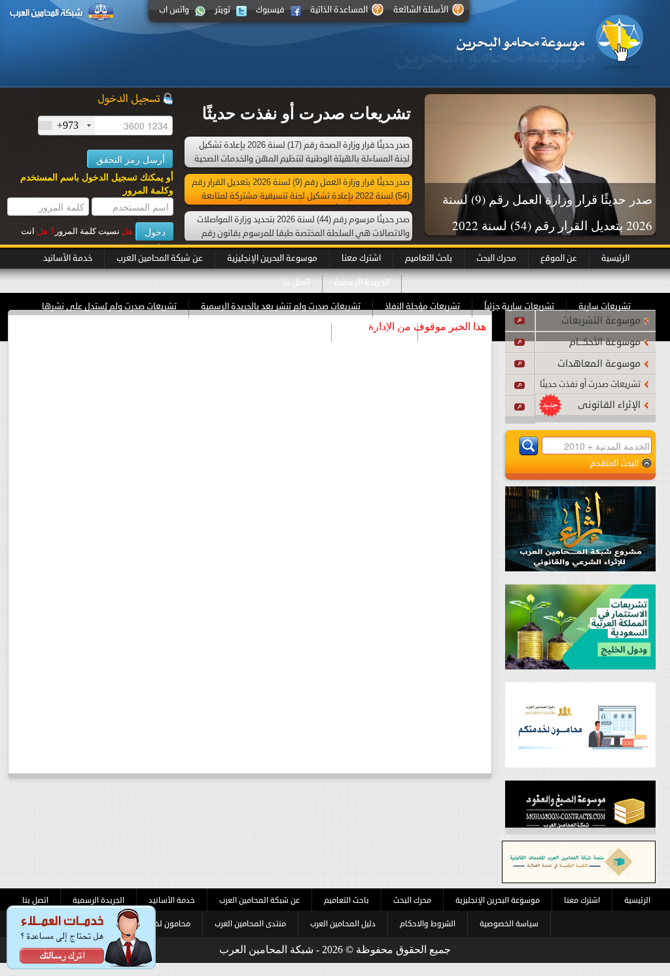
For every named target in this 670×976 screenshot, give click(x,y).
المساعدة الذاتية (339, 10)
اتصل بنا (296, 282)
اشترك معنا (361, 258)
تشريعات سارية (604, 306)
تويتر (222, 10)
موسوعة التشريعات (601, 321)
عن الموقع (558, 258)
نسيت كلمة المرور (91, 231)
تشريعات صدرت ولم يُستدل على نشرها (109, 306)
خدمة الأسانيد (67, 258)
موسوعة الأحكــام (605, 342)
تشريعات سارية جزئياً (519, 306)
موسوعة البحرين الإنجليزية (272, 258)
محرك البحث (496, 258)
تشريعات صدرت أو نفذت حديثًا (590, 384)
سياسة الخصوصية (509, 924)
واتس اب (174, 10)
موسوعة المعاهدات (599, 364)
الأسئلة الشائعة (420, 10)
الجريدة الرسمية (361, 282)
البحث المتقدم (614, 463)
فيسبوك (270, 10)
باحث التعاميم (428, 258)
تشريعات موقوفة (375, 331)
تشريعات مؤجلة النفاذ (422, 306)
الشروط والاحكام (427, 924)
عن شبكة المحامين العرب (159, 258)
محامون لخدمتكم (161, 924)
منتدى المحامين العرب (250, 924)
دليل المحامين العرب (343, 924)
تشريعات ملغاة (292, 331)
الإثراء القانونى (609, 405)
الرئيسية (615, 258)
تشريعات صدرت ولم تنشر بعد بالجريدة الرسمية (281, 306)
